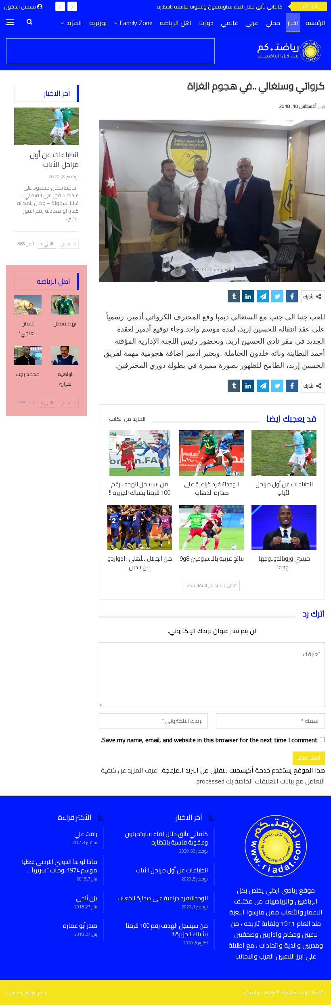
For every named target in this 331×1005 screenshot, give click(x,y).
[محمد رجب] (28, 355)
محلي (273, 23)
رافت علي (85, 834)
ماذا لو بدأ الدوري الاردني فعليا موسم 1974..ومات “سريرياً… (59, 866)
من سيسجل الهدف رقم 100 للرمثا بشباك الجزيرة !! (167, 930)
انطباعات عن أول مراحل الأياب (54, 159)
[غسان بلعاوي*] (28, 305)
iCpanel (14, 992)
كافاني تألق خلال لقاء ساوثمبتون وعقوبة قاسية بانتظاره (220, 6)
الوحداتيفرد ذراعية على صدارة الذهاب (162, 898)
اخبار (292, 23)
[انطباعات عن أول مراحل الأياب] (283, 453)
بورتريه (98, 23)
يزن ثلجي (86, 898)
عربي (251, 23)
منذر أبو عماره (80, 925)
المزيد (74, 23)
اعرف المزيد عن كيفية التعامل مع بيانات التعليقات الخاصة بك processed (213, 775)
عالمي (229, 23)
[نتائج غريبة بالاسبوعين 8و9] (211, 528)
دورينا (206, 23)
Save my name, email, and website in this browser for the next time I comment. (209, 740)
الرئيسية (315, 23)
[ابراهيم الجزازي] (65, 355)
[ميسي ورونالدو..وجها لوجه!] (283, 528)
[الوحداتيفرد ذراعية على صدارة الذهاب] (211, 453)
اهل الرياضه (176, 23)
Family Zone (136, 23)
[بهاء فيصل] (65, 305)
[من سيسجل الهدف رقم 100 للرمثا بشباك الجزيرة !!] (139, 453)
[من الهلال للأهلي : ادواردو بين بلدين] (139, 528)
